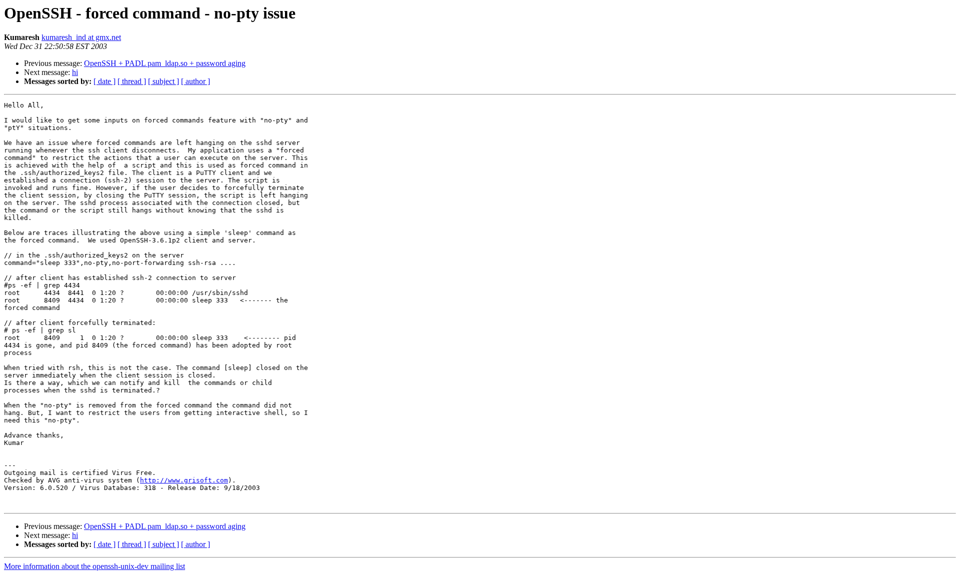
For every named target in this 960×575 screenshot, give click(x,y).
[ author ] (195, 81)
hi (75, 72)
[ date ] (105, 81)
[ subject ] (163, 81)
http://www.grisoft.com (184, 480)
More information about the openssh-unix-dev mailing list (94, 566)
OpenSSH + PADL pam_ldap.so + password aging (165, 63)
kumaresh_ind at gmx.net (81, 37)
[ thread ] (132, 81)
